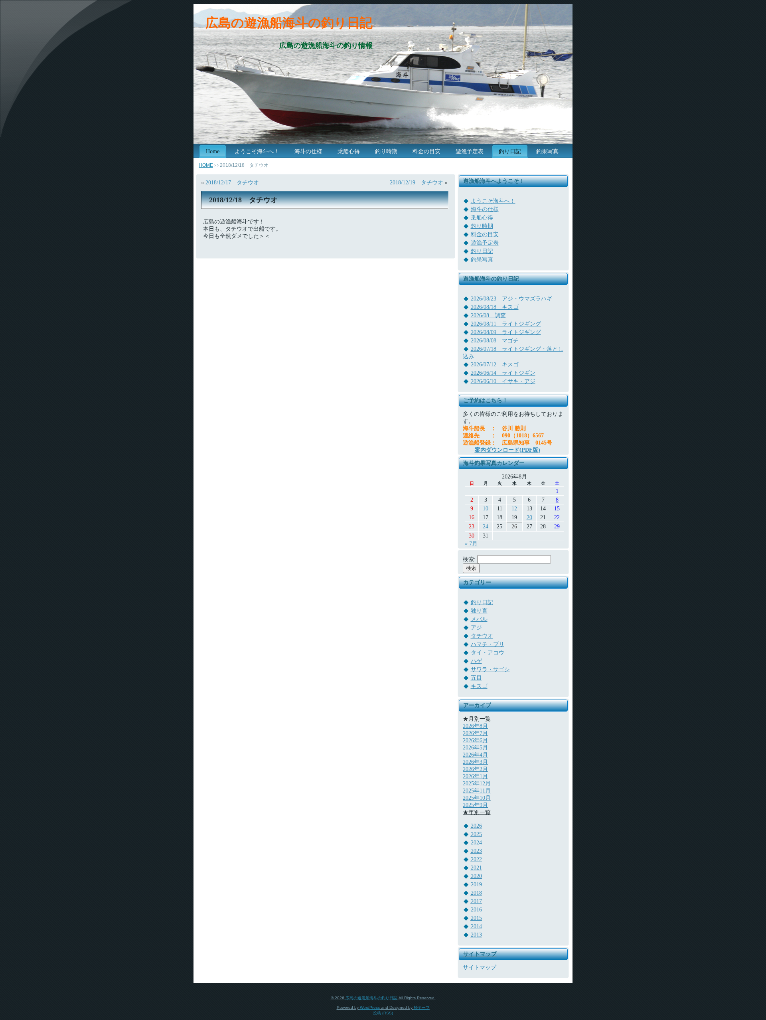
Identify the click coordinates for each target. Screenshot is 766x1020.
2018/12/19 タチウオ (416, 183)
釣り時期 (482, 226)
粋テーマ (422, 1007)
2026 (476, 826)
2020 (476, 876)
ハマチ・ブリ (487, 644)
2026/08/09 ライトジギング (506, 332)
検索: (469, 559)
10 (485, 509)
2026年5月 (475, 748)
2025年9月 (475, 805)
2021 (476, 868)
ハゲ (476, 661)
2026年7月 (475, 733)
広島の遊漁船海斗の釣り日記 (289, 23)
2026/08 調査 (488, 315)
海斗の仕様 (485, 209)
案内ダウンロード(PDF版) (507, 450)
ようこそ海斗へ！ (493, 201)
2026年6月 (475, 740)
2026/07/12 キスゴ (495, 365)
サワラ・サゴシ (490, 669)
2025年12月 (477, 784)
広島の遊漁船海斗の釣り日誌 (371, 998)
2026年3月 (475, 762)
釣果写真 (482, 260)
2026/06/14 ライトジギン (503, 373)
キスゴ (479, 686)
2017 (476, 901)
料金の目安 (485, 234)
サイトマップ (479, 968)
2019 (476, 885)
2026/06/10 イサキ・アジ (503, 381)
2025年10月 (477, 798)
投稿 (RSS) (383, 1013)
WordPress (370, 1007)
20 (529, 517)
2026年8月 (475, 726)
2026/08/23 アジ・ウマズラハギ (511, 299)
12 (514, 509)
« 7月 (471, 544)
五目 (476, 678)
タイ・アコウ (487, 653)
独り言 (479, 611)
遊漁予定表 (485, 243)
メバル (479, 619)
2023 (476, 851)
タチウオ (482, 636)
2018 (476, 893)
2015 (476, 918)
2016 (476, 910)
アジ (476, 628)
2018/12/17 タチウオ (232, 183)
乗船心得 (482, 218)
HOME (206, 165)
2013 (476, 935)
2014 (476, 926)
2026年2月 (475, 769)
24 (485, 527)
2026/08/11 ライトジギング (506, 324)
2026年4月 (475, 755)
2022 (476, 859)
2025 (476, 834)
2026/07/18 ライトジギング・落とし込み (513, 353)
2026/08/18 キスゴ (495, 307)
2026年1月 (475, 776)
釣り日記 (482, 251)
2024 (476, 843)
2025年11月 (477, 791)
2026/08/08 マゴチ (495, 341)
